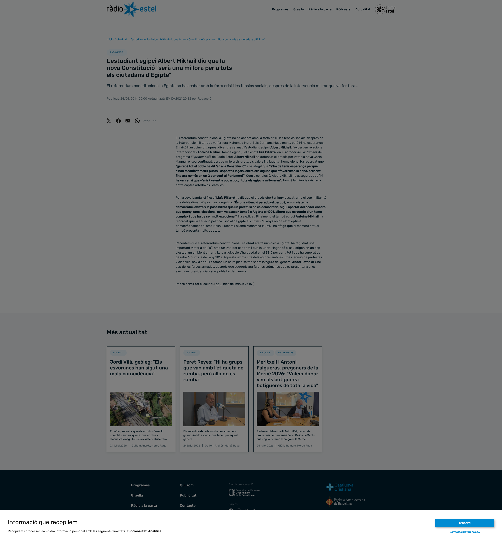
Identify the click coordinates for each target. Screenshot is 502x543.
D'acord (465, 523)
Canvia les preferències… (465, 531)
